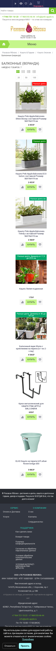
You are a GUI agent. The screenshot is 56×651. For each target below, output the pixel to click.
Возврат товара (22, 537)
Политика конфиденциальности (25, 543)
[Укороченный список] (34, 72)
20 (19, 78)
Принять (25, 646)
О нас (30, 512)
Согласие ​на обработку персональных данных (26, 550)
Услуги (6, 517)
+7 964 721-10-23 (10, 17)
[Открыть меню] (15, 4)
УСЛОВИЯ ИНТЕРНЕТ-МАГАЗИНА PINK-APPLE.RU (25, 566)
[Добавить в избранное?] (40, 129)
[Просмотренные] (21, 4)
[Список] (28, 72)
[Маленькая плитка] (23, 72)
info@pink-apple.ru (45, 17)
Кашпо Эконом (44, 53)
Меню (31, 44)
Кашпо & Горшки (27, 53)
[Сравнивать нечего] (30, 4)
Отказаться (10, 646)
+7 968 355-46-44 (27, 17)
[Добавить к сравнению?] (22, 129)
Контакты (32, 517)
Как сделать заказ (24, 532)
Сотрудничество (35, 522)
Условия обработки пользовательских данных (24, 557)
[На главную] (4, 44)
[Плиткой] (17, 72)
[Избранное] (25, 4)
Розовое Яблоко (9, 53)
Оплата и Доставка (11, 512)
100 (34, 78)
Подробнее (28, 639)
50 (26, 78)
